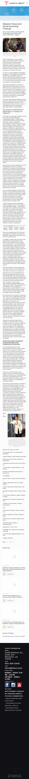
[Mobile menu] (27, 3)
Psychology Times (8, 33)
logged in (11, 636)
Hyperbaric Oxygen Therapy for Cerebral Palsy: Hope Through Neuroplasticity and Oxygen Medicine (14, 569)
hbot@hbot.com (13, 668)
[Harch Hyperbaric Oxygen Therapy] (14, 3)
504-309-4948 (12, 663)
